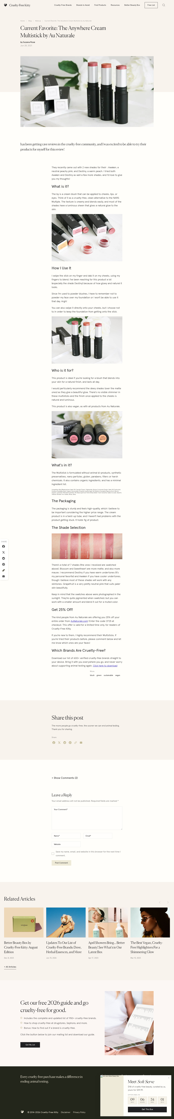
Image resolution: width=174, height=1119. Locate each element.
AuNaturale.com (79, 621)
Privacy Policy (79, 1112)
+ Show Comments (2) (65, 778)
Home (22, 21)
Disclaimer (65, 1112)
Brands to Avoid (83, 5)
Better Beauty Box (132, 5)
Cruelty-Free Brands (63, 5)
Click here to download (105, 666)
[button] (160, 902)
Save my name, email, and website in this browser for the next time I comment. (88, 854)
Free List (151, 5)
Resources (115, 5)
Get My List (30, 1045)
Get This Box (147, 1109)
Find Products (100, 5)
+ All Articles (10, 967)
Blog (30, 21)
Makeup (38, 21)
